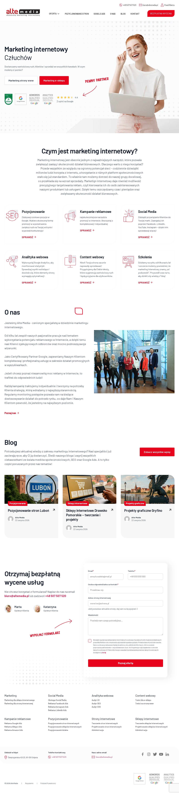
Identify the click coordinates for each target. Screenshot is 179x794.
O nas (112, 13)
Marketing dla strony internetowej (18, 703)
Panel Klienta (169, 5)
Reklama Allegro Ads (13, 726)
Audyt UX (96, 700)
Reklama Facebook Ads (58, 703)
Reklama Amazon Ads (13, 730)
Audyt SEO (96, 703)
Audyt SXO (96, 707)
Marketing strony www (21, 80)
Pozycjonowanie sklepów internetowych (65, 726)
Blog (123, 13)
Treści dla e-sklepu (143, 700)
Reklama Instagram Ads (58, 707)
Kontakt (135, 13)
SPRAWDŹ (27, 237)
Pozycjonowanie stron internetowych (63, 723)
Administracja (98, 730)
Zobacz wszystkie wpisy (157, 451)
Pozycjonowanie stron (77, 13)
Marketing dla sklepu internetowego (19, 700)
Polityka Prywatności (48, 783)
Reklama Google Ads (13, 723)
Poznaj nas (10, 413)
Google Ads (99, 13)
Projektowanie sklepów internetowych (151, 726)
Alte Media (14, 783)
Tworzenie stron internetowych (105, 723)
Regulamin (29, 783)
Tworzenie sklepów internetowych (149, 723)
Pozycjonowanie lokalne (58, 730)
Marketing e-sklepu (54, 80)
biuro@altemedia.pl (150, 5)
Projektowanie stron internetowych (107, 726)
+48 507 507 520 (129, 5)
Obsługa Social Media (57, 700)
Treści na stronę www (144, 703)
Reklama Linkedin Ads (57, 710)
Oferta (52, 13)
